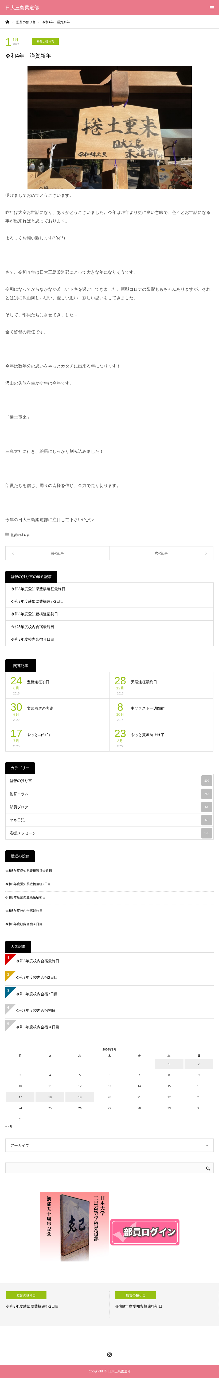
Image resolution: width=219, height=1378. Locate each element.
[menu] (211, 7)
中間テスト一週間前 (148, 708)
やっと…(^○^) (38, 734)
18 (50, 1097)
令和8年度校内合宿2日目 (37, 977)
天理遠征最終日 (144, 681)
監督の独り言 (45, 41)
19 (79, 1097)
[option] (55, 1304)
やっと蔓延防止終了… (149, 734)
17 (20, 1097)
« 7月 (9, 1126)
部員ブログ (109, 806)
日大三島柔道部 (22, 7)
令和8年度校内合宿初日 (37, 1010)
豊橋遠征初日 (38, 681)
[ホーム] (7, 21)
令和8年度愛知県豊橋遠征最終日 (38, 588)
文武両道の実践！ (42, 708)
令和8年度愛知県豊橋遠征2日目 (37, 601)
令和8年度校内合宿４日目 (32, 639)
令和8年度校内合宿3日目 (37, 993)
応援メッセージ (109, 833)
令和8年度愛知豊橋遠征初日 (34, 613)
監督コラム (109, 793)
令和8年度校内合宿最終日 (32, 626)
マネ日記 (109, 819)
